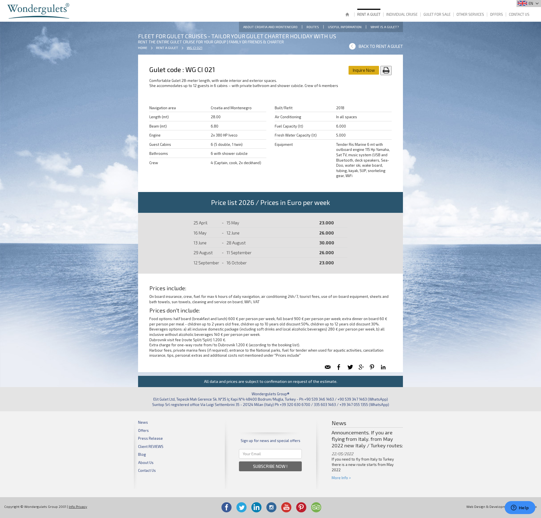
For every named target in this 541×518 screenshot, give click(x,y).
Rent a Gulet (368, 14)
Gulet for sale (437, 14)
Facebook (226, 507)
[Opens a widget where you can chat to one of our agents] (519, 508)
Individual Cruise (402, 14)
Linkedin (256, 507)
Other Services (470, 14)
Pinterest (301, 507)
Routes (313, 27)
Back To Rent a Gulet (380, 46)
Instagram (271, 507)
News (143, 422)
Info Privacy (78, 506)
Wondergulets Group (39, 11)
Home (347, 15)
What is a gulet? (385, 27)
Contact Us (519, 14)
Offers (496, 14)
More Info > (341, 477)
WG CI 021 (194, 48)
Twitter (241, 507)
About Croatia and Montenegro (270, 27)
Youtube (286, 507)
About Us (146, 462)
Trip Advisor (316, 507)
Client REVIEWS (150, 446)
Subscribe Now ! (270, 466)
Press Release (150, 438)
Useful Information (345, 27)
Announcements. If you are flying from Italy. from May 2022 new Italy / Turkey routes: (367, 438)
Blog (142, 454)
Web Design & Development (488, 506)
